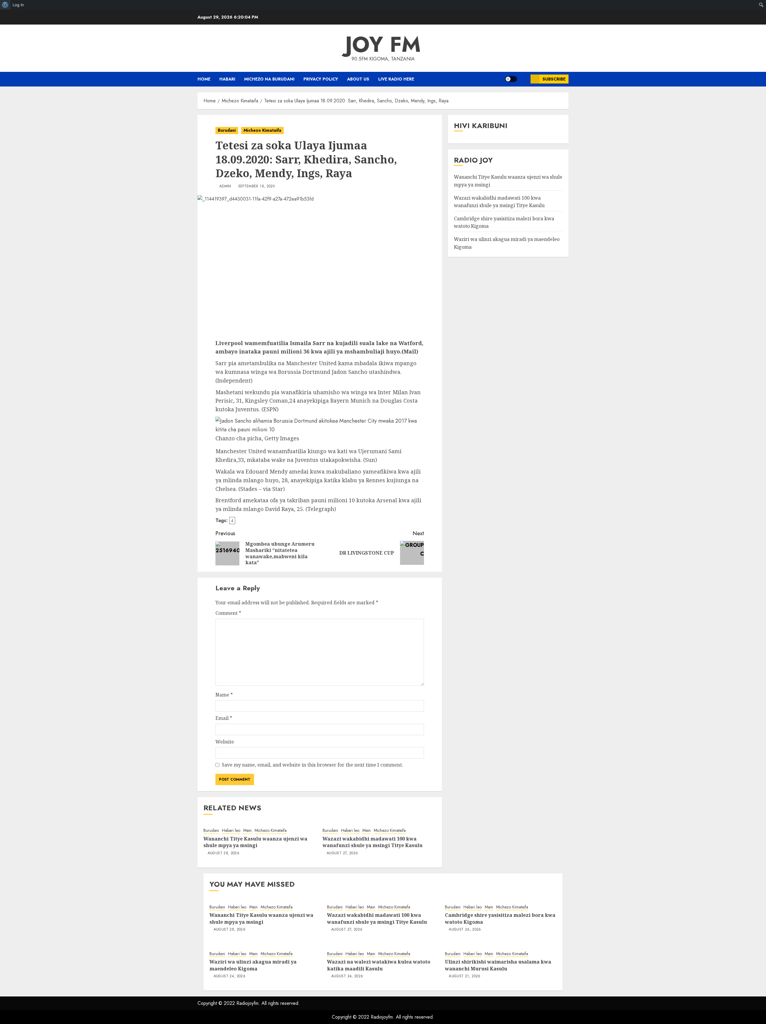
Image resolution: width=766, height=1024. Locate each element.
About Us (358, 79)
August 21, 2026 (464, 976)
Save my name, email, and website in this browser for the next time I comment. (312, 764)
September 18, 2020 (256, 186)
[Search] (524, 79)
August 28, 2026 (223, 853)
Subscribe (554, 79)
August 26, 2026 (465, 929)
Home (203, 79)
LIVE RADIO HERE (396, 79)
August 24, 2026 (229, 976)
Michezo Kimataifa (262, 130)
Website (224, 741)
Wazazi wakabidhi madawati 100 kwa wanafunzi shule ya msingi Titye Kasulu (372, 842)
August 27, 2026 (342, 853)
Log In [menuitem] (18, 4)
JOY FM (383, 44)
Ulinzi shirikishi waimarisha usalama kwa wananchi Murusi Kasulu (498, 965)
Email (223, 718)
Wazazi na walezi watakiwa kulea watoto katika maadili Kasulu (378, 965)
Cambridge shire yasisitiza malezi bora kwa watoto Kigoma (500, 918)
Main (247, 830)
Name (224, 694)
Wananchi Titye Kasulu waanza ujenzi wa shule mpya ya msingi (255, 842)
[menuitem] (5, 5)
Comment (228, 613)
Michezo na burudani (269, 79)
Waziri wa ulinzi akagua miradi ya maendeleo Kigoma (253, 965)
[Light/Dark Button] (511, 79)
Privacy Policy (320, 79)
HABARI (227, 79)
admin (225, 186)
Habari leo (231, 830)
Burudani (227, 130)
